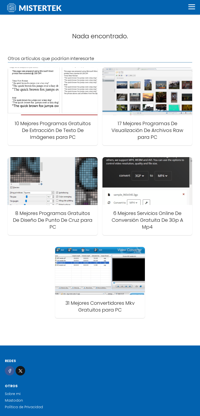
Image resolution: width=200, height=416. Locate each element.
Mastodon (14, 400)
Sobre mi (12, 393)
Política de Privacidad (24, 407)
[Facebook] (9, 370)
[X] (20, 370)
